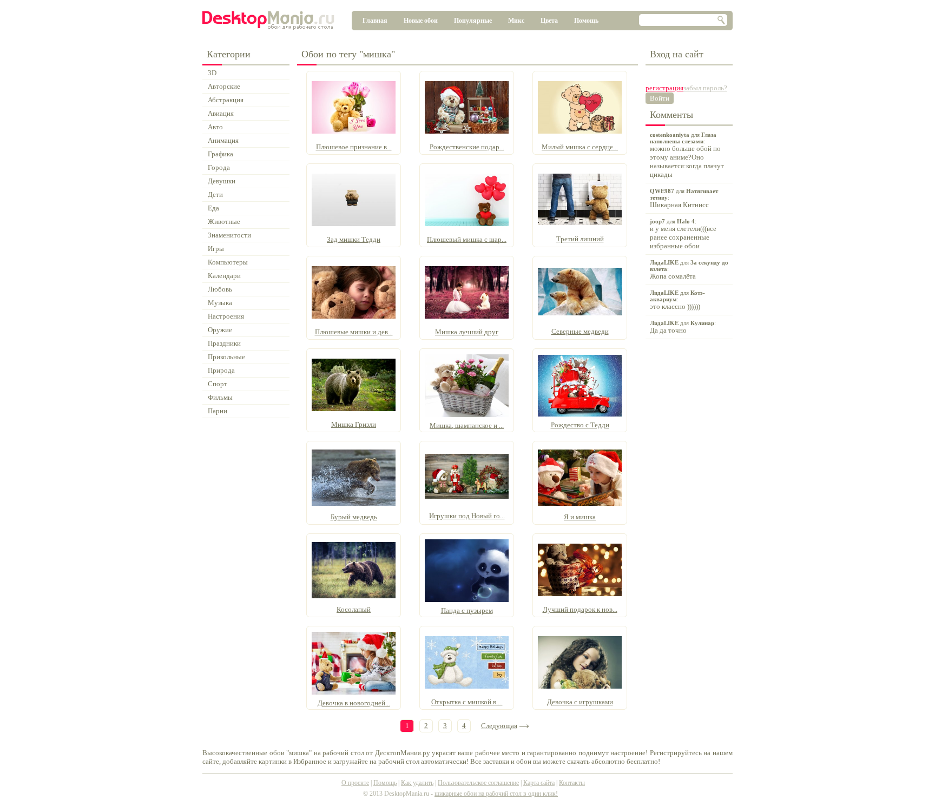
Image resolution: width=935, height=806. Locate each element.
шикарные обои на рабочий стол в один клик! (496, 793)
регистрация (664, 88)
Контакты (572, 783)
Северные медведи (580, 331)
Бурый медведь (354, 517)
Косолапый (354, 609)
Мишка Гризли (353, 424)
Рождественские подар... (467, 147)
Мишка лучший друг (466, 332)
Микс (516, 20)
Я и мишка (580, 517)
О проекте (355, 783)
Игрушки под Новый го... (467, 516)
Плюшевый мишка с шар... (466, 239)
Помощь (586, 20)
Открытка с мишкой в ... (467, 702)
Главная (375, 20)
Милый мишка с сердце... (580, 147)
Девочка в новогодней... (354, 703)
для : (687, 155)
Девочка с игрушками (580, 702)
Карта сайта (539, 783)
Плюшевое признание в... (354, 147)
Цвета (549, 20)
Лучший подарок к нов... (580, 609)
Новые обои (421, 20)
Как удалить (417, 783)
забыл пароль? (705, 88)
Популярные (473, 20)
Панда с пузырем (467, 610)
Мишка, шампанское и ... (467, 425)
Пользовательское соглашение (478, 783)
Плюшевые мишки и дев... (354, 332)
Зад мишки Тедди (353, 239)
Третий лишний (580, 239)
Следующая (499, 726)
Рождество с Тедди (580, 425)
